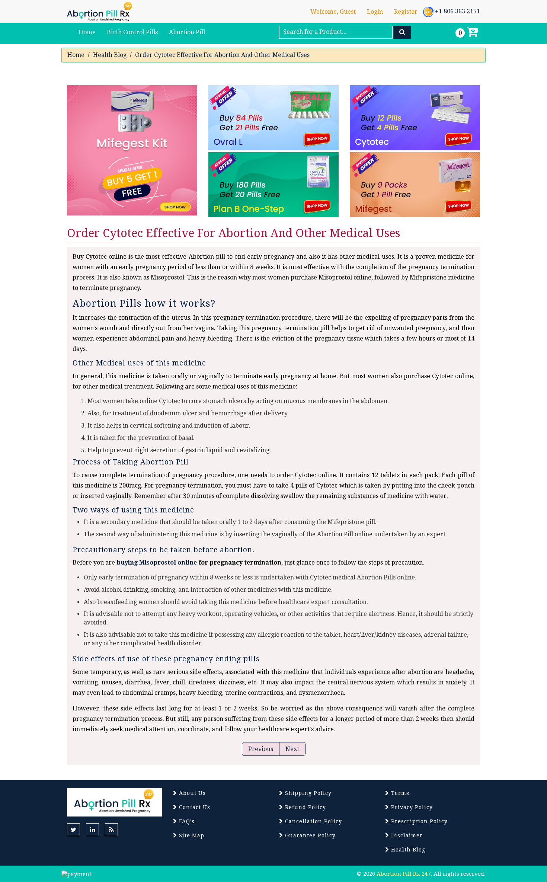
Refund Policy (304, 807)
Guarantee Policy (309, 835)
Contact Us (193, 807)
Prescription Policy (418, 821)
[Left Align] (402, 32)
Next (292, 748)
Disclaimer (406, 835)
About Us (191, 793)
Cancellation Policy (312, 821)
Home (75, 54)
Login (375, 11)
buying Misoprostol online (156, 562)
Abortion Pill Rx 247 (404, 873)
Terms (399, 793)
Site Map (190, 835)
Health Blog (110, 54)
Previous (260, 748)
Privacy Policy (411, 807)
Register (406, 11)
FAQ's (186, 821)
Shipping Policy (307, 793)
